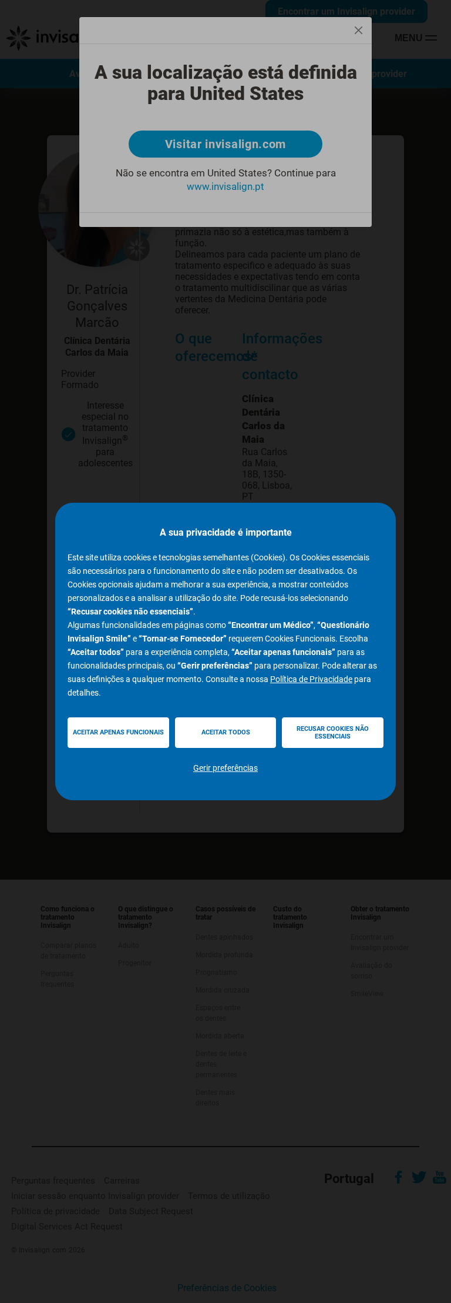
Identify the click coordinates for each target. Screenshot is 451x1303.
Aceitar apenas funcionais (118, 732)
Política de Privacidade (311, 679)
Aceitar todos (225, 732)
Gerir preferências (225, 768)
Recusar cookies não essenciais (333, 732)
